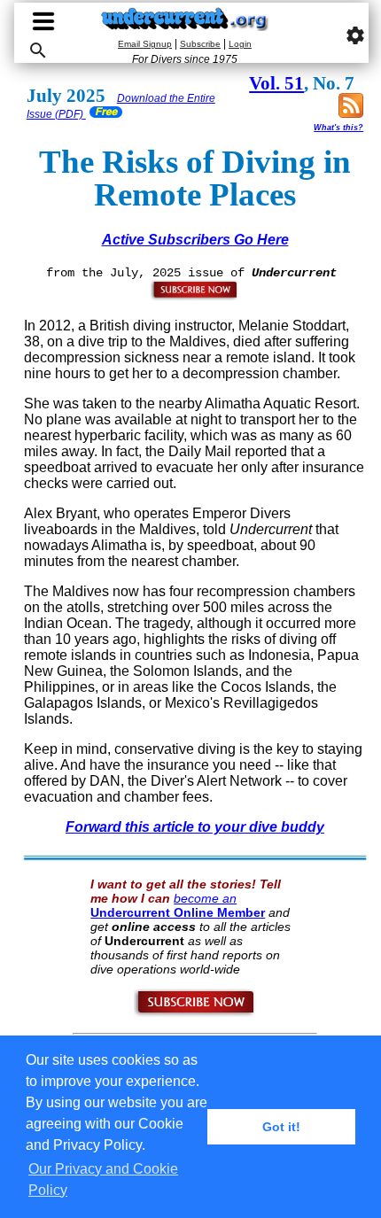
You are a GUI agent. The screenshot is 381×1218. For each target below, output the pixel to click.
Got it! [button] (281, 1127)
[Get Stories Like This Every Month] (195, 297)
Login (240, 44)
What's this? (338, 127)
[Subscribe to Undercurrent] (195, 1013)
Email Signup (145, 44)
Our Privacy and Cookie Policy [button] (103, 1179)
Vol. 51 (276, 83)
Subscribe (200, 44)
